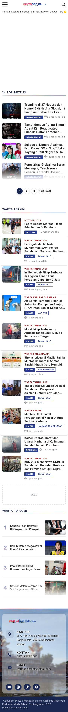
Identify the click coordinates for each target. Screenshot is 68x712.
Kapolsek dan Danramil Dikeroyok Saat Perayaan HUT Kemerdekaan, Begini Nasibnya (26, 527)
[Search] (64, 5)
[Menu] (5, 4)
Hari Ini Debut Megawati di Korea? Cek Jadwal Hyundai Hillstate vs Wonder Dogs (26, 547)
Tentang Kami (36, 704)
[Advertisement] (34, 50)
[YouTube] (9, 687)
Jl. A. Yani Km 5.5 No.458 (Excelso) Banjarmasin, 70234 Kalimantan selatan (38, 640)
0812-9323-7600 (27, 656)
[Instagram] (18, 687)
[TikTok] (27, 687)
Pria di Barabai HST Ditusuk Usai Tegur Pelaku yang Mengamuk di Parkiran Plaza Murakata (26, 567)
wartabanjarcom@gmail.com (34, 668)
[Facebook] (36, 687)
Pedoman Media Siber (14, 704)
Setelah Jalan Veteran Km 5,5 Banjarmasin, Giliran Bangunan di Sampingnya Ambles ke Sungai (26, 588)
